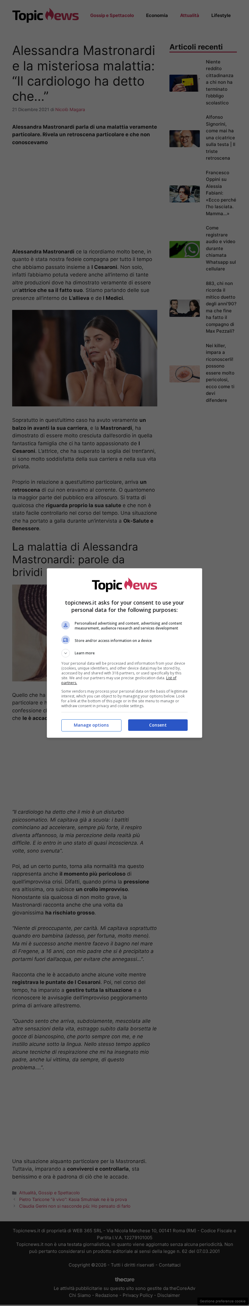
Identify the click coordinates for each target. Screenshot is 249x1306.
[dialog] (124, 653)
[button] (124, 653)
